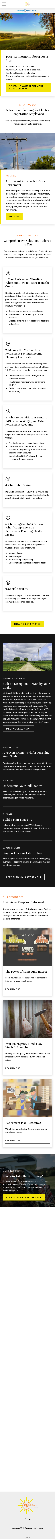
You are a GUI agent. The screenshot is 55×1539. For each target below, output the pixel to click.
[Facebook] (25, 1519)
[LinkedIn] (29, 1519)
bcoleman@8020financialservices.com (27, 1528)
